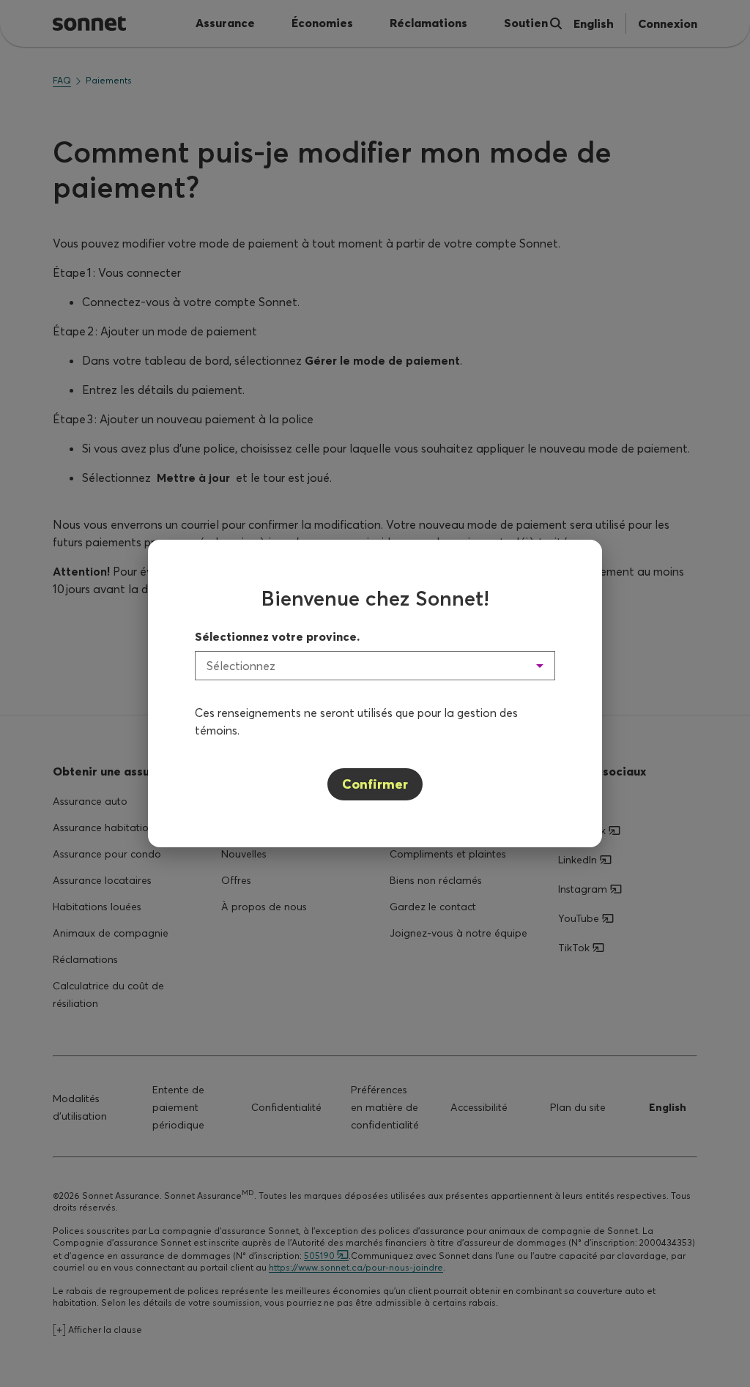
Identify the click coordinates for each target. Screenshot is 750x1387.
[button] (375, 665)
